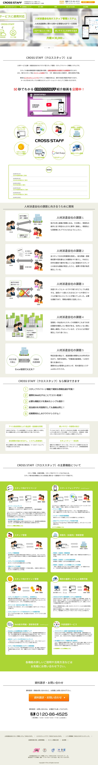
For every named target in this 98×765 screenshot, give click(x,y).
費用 (55, 6)
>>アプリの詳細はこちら (58, 527)
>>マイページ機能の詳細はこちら (15, 525)
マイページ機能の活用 (53, 739)
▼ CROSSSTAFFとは (10, 6)
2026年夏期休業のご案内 (20, 175)
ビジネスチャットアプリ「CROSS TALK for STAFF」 (49, 736)
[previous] (2, 27)
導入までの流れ (70, 6)
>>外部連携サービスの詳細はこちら (62, 648)
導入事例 (40, 6)
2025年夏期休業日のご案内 (20, 189)
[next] (95, 27)
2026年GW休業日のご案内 (20, 180)
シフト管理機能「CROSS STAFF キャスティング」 (78, 736)
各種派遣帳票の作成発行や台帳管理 (59, 70)
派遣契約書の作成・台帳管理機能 (36, 739)
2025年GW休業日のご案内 (20, 194)
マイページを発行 (39, 73)
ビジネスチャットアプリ (31, 78)
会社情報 (85, 6)
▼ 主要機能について (25, 6)
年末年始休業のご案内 (19, 185)
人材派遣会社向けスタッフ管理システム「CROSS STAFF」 (19, 736)
